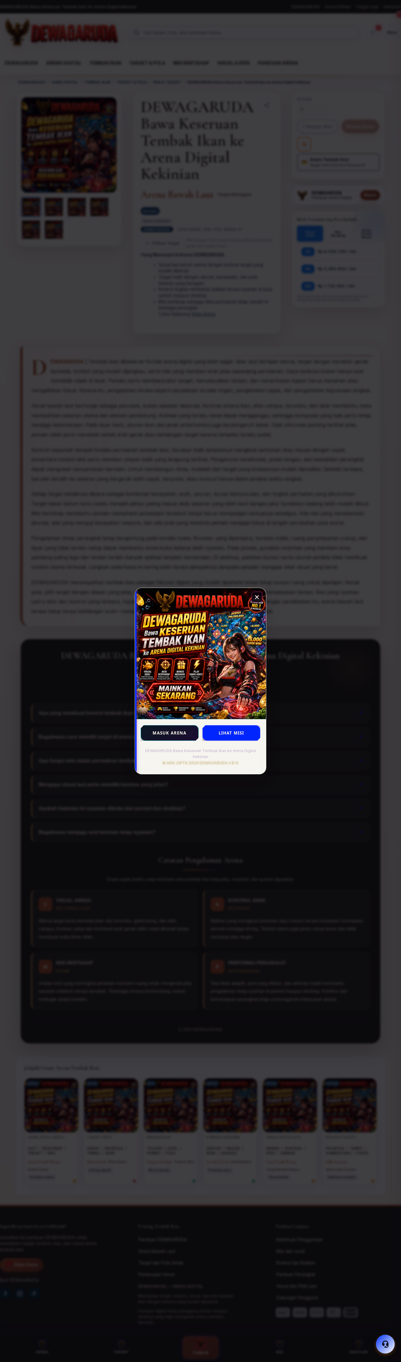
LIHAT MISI (231, 733)
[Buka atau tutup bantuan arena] (385, 1344)
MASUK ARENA (169, 733)
